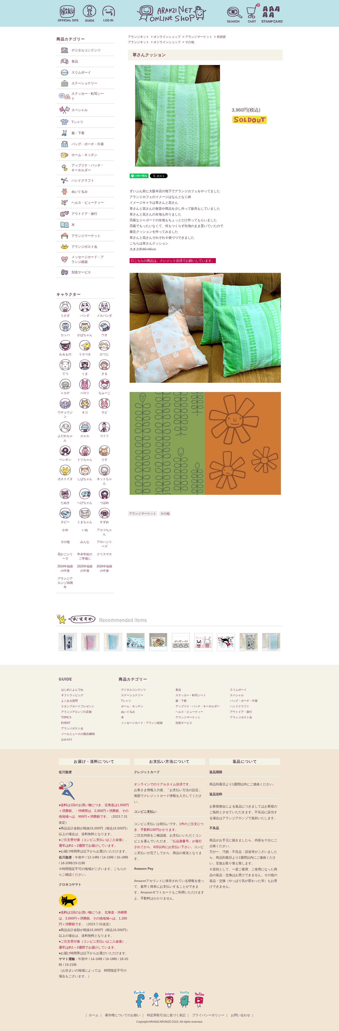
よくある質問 (69, 700)
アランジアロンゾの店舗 (76, 711)
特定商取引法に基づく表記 (166, 1015)
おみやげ (66, 739)
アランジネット (138, 36)
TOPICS (66, 717)
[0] (252, 13)
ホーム (93, 1015)
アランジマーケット (198, 36)
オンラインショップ (167, 36)
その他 (189, 42)
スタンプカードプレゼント (77, 706)
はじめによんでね (72, 689)
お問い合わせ (240, 1015)
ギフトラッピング (72, 695)
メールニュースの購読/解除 (78, 734)
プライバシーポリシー (208, 1015)
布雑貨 (221, 36)
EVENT (65, 723)
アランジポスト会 (72, 728)
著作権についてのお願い (122, 1015)
